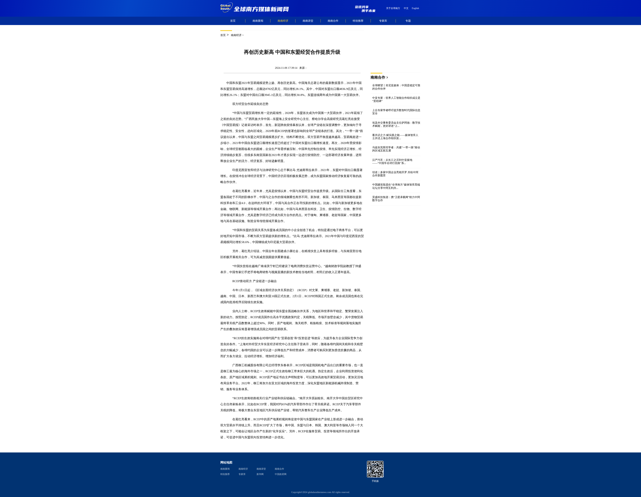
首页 (233, 20)
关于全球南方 (393, 8)
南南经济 (236, 35)
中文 (406, 8)
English (415, 8)
